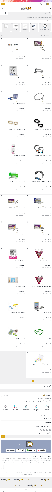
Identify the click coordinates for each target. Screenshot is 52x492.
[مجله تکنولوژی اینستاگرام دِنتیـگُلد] (47, 430)
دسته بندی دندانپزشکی (44, 17)
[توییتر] (44, 430)
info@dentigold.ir (45, 400)
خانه (50, 17)
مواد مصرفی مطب (35, 17)
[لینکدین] (41, 430)
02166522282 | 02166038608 (43, 398)
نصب (3, 4)
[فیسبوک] (50, 430)
